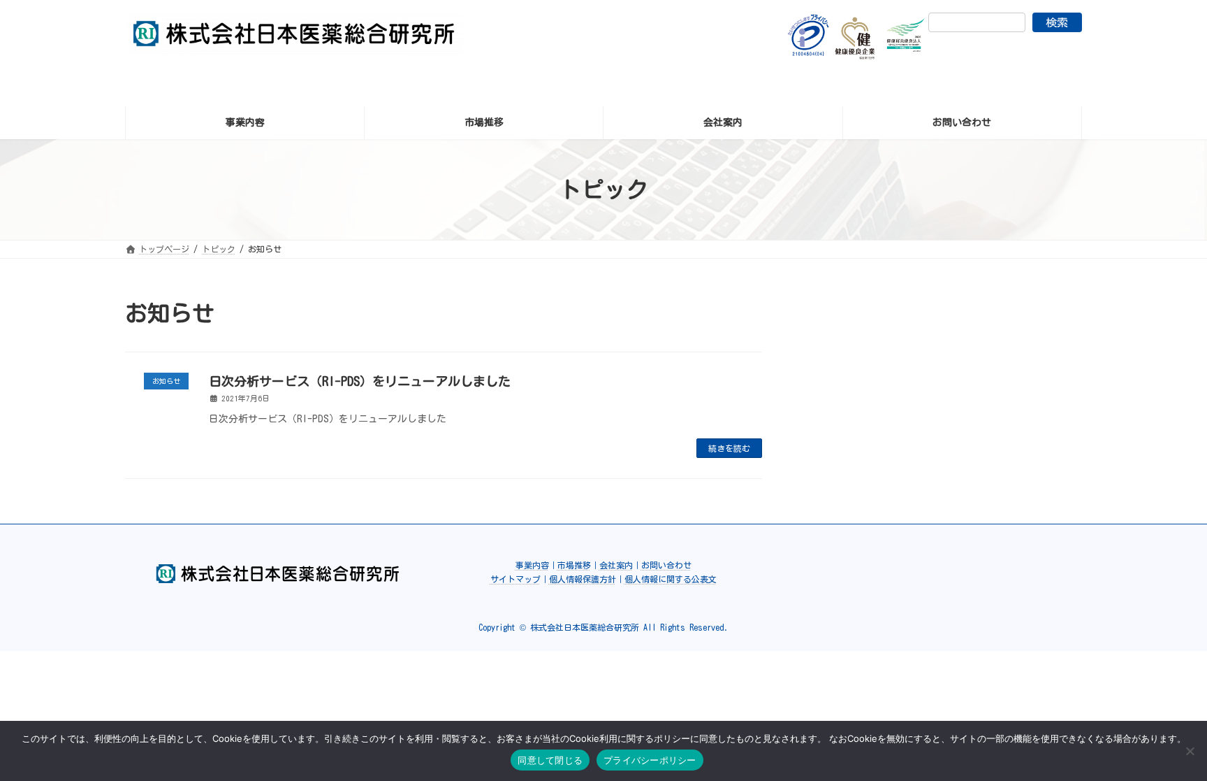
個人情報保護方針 (582, 579)
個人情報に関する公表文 (670, 579)
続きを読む (729, 448)
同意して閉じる (550, 760)
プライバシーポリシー (650, 760)
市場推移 (574, 565)
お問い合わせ (666, 565)
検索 (1057, 22)
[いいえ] (1190, 751)
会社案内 (616, 565)
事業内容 (532, 565)
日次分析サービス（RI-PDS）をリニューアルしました (360, 381)
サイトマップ (515, 579)
